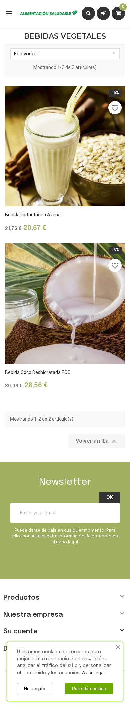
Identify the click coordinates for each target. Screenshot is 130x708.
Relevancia (65, 53)
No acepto (34, 688)
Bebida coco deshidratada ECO (38, 372)
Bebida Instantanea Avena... (34, 214)
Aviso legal (93, 672)
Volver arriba (97, 441)
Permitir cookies (89, 688)
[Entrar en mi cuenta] (103, 13)
